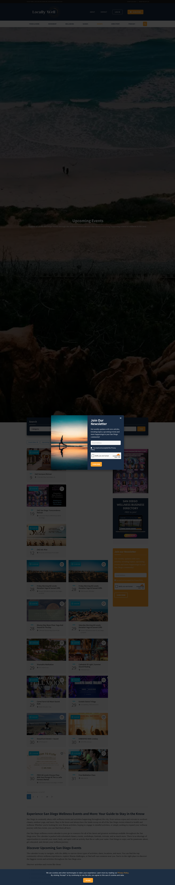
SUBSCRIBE (96, 464)
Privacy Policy (123, 873)
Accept (88, 880)
